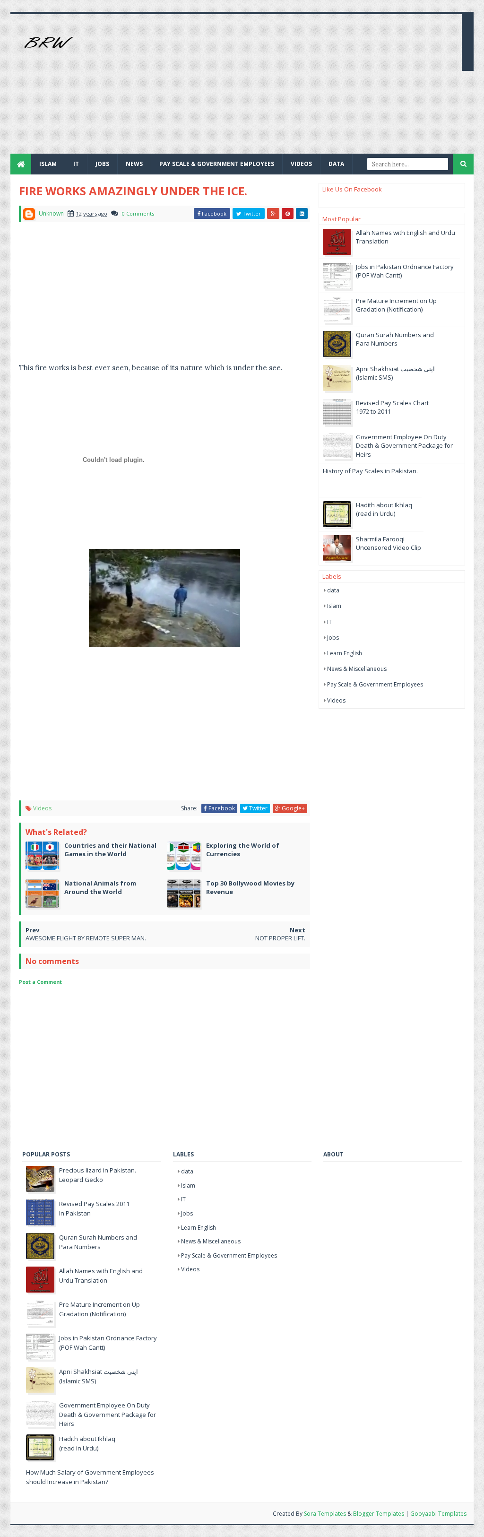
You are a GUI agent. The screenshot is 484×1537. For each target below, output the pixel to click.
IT (76, 164)
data (333, 590)
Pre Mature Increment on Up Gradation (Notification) (396, 304)
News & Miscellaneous (357, 669)
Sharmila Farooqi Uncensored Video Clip (388, 543)
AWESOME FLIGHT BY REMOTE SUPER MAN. (86, 938)
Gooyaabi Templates (438, 1514)
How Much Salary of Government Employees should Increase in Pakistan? (90, 1477)
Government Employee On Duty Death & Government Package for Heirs (404, 445)
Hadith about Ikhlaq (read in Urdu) (384, 509)
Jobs (333, 638)
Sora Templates (325, 1514)
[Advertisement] (283, 87)
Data (336, 164)
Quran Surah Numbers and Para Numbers (395, 338)
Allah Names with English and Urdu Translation (101, 1276)
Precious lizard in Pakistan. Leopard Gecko (97, 1175)
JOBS (102, 164)
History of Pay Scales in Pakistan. (370, 471)
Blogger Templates (378, 1514)
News (134, 164)
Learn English (344, 653)
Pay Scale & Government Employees (216, 164)
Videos (301, 164)
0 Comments (138, 213)
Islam (48, 164)
